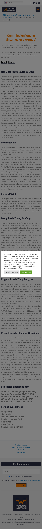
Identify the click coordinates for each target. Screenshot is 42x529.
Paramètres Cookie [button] (11, 272)
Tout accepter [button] (26, 272)
